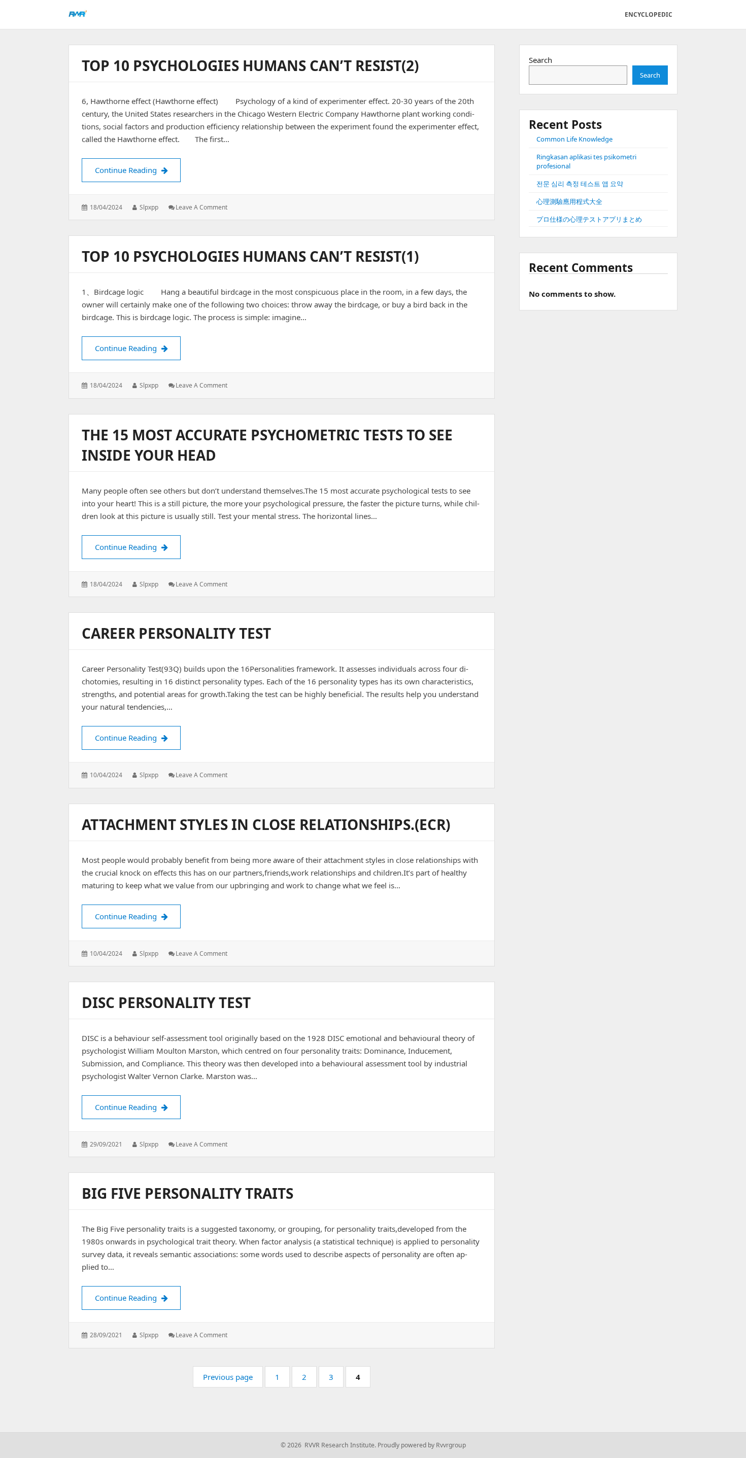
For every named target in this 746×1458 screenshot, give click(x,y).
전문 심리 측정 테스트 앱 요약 (579, 183)
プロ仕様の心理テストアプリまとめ (589, 219)
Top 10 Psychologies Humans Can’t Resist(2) (250, 65)
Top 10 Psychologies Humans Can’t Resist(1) (250, 256)
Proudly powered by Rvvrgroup (422, 1445)
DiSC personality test (166, 1002)
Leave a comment (201, 207)
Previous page (228, 1377)
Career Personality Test (176, 633)
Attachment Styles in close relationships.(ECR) (266, 824)
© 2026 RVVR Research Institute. (328, 1445)
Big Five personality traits (187, 1193)
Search (540, 60)
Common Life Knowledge (574, 139)
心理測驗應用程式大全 (569, 201)
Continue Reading (138, 169)
